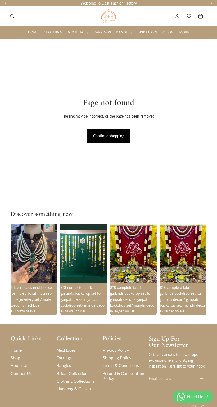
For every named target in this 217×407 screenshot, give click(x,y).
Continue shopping (108, 135)
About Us (19, 365)
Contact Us (21, 373)
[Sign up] (201, 378)
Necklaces (66, 349)
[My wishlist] (189, 16)
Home (16, 349)
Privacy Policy (116, 349)
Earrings (64, 357)
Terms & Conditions (121, 365)
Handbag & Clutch (74, 388)
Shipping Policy (117, 357)
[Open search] (12, 16)
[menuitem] (184, 32)
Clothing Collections (75, 380)
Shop (15, 357)
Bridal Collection (72, 373)
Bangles (64, 365)
